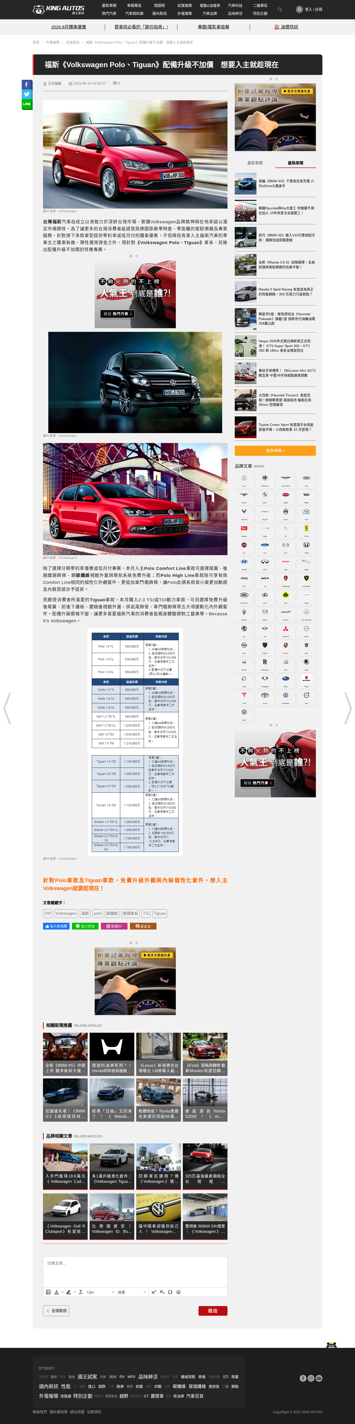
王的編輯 (54, 83)
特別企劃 (260, 13)
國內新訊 (159, 13)
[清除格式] (81, 1292)
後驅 (148, 1386)
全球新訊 (72, 42)
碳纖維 (112, 913)
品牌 (167, 1386)
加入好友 (88, 926)
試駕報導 (185, 5)
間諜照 (159, 5)
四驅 (158, 1386)
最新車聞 (109, 5)
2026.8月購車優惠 (68, 27)
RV (122, 1377)
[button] (58, 1292)
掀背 (168, 1396)
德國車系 (130, 913)
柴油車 (178, 1396)
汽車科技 (235, 5)
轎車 (130, 1386)
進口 (91, 1386)
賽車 (63, 1377)
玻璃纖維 (197, 1386)
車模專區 (134, 5)
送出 (213, 1310)
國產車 (165, 1377)
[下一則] (348, 708)
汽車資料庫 (134, 13)
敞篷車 (43, 1377)
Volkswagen (66, 913)
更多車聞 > (275, 451)
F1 (75, 1386)
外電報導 (185, 13)
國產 (82, 1386)
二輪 (225, 1386)
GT (146, 1396)
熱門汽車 (109, 13)
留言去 (145, 926)
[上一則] (7, 708)
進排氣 (214, 1386)
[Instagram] (311, 1378)
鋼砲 (235, 1386)
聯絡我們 (40, 1412)
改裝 (103, 1377)
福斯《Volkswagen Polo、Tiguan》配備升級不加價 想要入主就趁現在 (139, 42)
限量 (235, 1377)
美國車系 (111, 1396)
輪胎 (54, 1377)
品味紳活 (235, 13)
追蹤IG (116, 926)
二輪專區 (260, 5)
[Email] (319, 1378)
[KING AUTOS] (59, 9)
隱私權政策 (59, 1412)
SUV (113, 1377)
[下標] (162, 1292)
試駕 (175, 1377)
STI (225, 1377)
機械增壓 (188, 1377)
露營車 (157, 1396)
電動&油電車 (210, 5)
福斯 (85, 913)
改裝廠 (65, 1396)
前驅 (139, 1386)
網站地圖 (77, 1412)
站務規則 (94, 1412)
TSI (146, 913)
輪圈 (72, 1377)
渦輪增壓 (214, 1377)
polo (97, 913)
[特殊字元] (170, 1292)
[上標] (154, 1292)
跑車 (120, 1386)
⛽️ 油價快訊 (286, 27)
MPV (131, 1377)
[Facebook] (303, 1378)
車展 (202, 1377)
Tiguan (160, 913)
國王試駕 (87, 1377)
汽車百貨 (195, 1396)
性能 (66, 1386)
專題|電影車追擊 (213, 27)
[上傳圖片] (48, 1292)
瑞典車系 (136, 1396)
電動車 (98, 1396)
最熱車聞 (295, 163)
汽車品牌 (210, 13)
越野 (102, 1386)
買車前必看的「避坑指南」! (141, 27)
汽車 (111, 1386)
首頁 (36, 42)
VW (47, 913)
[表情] (178, 1292)
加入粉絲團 (58, 926)
